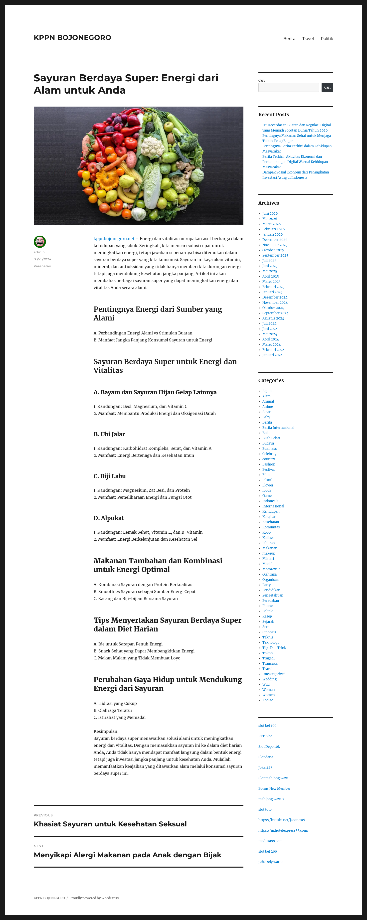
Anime (267, 407)
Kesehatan (42, 266)
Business (269, 449)
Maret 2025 (271, 282)
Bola (265, 433)
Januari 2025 (272, 292)
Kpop (266, 532)
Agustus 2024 (273, 318)
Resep (267, 616)
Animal (268, 401)
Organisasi (270, 580)
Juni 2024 (270, 329)
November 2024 (275, 303)
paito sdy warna (270, 862)
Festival (268, 469)
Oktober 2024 (273, 308)
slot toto (265, 809)
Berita (289, 38)
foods (266, 490)
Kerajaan (269, 517)
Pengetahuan (272, 595)
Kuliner (268, 538)
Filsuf (266, 480)
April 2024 (270, 339)
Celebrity (269, 454)
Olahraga (269, 574)
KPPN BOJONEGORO (72, 37)
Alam (266, 396)
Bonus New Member (274, 788)
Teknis (267, 637)
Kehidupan (271, 511)
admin (39, 252)
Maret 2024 (271, 344)
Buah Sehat (271, 438)
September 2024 (275, 313)
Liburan (268, 543)
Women (268, 695)
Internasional (273, 506)
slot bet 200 (267, 851)
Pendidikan (271, 590)
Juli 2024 (269, 323)
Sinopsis (269, 632)
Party (266, 585)
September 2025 (275, 255)
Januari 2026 (272, 234)
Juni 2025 (270, 266)
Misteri (268, 559)
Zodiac (267, 700)
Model (267, 564)
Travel (308, 38)
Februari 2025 (273, 287)
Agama (267, 391)
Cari (261, 80)
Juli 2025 (269, 261)
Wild (266, 684)
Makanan (269, 548)
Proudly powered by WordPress (94, 898)
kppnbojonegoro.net (114, 238)
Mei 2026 (269, 219)
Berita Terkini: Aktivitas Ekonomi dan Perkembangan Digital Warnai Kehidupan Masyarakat (295, 161)
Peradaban (270, 601)
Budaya (268, 443)
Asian (266, 412)
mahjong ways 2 (271, 799)
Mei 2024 (269, 334)
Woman (268, 690)
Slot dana (265, 757)
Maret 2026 (271, 224)
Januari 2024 (272, 355)
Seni (265, 627)
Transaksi (270, 663)
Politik (327, 38)
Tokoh (267, 653)
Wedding (269, 679)
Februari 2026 (273, 229)
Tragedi (268, 658)
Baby (266, 417)
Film (266, 475)
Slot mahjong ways (273, 778)
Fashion (268, 464)
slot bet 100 (267, 726)
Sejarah (268, 621)
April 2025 (270, 276)
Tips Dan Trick (274, 648)
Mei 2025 (269, 271)
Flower (267, 485)
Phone (267, 606)
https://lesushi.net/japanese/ (281, 820)
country (268, 459)
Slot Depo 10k (269, 747)
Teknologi (270, 642)
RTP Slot (265, 736)
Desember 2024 (274, 297)
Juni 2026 (270, 213)
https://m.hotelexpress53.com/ (283, 830)
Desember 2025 (274, 240)
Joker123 (265, 768)
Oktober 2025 (273, 250)
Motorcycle (271, 569)
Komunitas (271, 527)
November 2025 (275, 245)
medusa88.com (270, 841)
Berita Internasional (278, 428)
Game (267, 496)
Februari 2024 (273, 350)
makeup (268, 553)
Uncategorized (274, 674)
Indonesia (270, 501)
